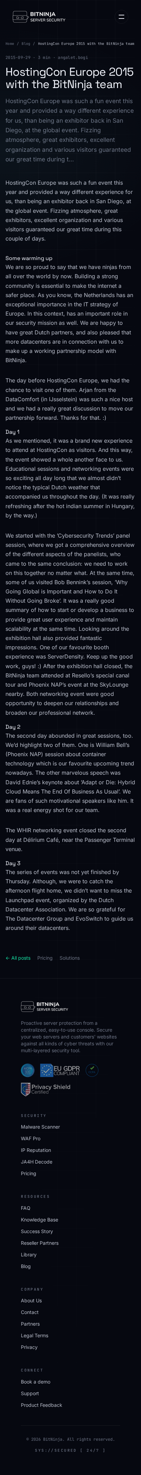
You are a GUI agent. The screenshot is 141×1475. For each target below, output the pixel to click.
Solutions (70, 958)
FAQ (25, 1208)
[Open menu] (121, 17)
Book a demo (35, 1382)
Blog (26, 43)
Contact (30, 1312)
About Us (31, 1300)
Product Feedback (41, 1405)
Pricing (45, 958)
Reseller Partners (40, 1243)
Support (30, 1393)
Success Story (37, 1231)
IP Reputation (36, 1150)
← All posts (17, 958)
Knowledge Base (39, 1219)
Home (9, 43)
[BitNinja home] (39, 17)
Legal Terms (34, 1335)
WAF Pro (30, 1138)
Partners (30, 1324)
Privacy (29, 1347)
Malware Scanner (40, 1127)
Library (29, 1254)
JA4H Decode (36, 1162)
